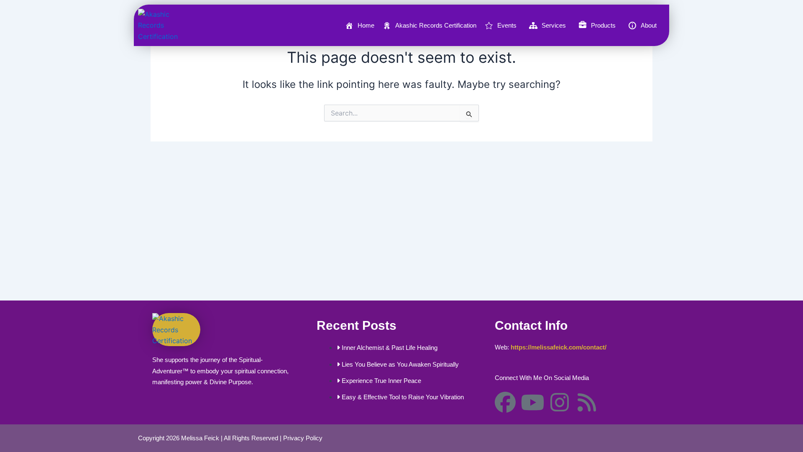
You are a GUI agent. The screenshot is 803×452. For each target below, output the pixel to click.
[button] (503, 25)
